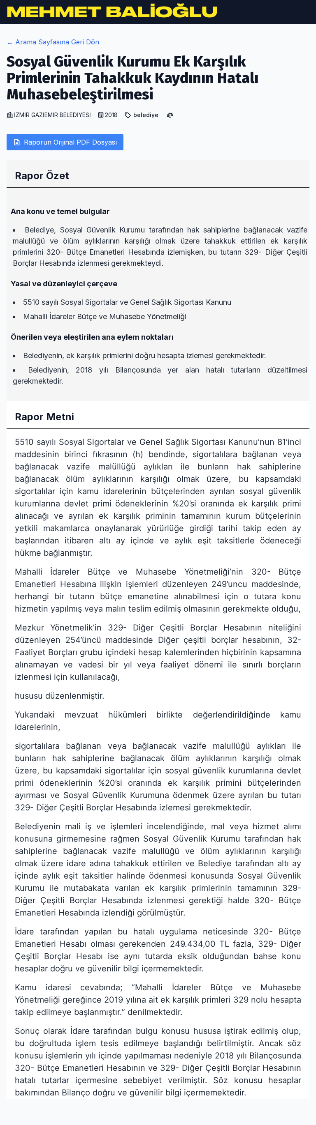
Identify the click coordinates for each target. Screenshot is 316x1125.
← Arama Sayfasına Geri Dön (53, 42)
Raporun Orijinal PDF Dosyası (70, 142)
